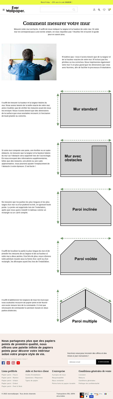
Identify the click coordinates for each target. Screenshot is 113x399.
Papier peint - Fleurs (10, 375)
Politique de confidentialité (89, 383)
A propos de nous (59, 375)
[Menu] (3, 9)
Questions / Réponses (34, 378)
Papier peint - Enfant (10, 383)
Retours (82, 378)
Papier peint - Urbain (10, 380)
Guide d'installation (32, 375)
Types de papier (31, 380)
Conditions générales (87, 380)
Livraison (82, 375)
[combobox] (58, 9)
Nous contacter (58, 380)
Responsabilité (58, 378)
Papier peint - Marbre (10, 378)
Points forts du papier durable (63, 383)
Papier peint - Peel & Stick (12, 386)
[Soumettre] (73, 9)
